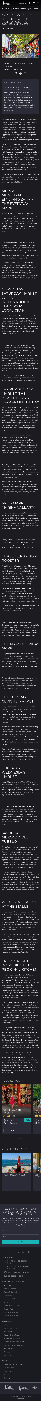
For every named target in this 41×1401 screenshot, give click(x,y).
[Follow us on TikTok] (23, 1251)
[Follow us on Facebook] (18, 1251)
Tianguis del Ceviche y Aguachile (14, 714)
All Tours (5, 9)
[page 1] (18, 1138)
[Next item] (39, 1101)
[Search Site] (29, 3)
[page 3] (21, 1138)
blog (3, 15)
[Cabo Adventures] (9, 1388)
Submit (20, 1242)
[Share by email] (25, 73)
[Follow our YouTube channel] (28, 1251)
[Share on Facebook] (16, 73)
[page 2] (19, 1138)
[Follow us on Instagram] (12, 1251)
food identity (29, 174)
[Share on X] (20, 73)
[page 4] (23, 1138)
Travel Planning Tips (14, 15)
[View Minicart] (34, 3)
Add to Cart (16, 1130)
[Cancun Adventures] (23, 1388)
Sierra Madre (26, 132)
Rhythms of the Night (22, 9)
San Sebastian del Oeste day (12, 1040)
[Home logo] (6, 3)
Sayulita (17, 847)
